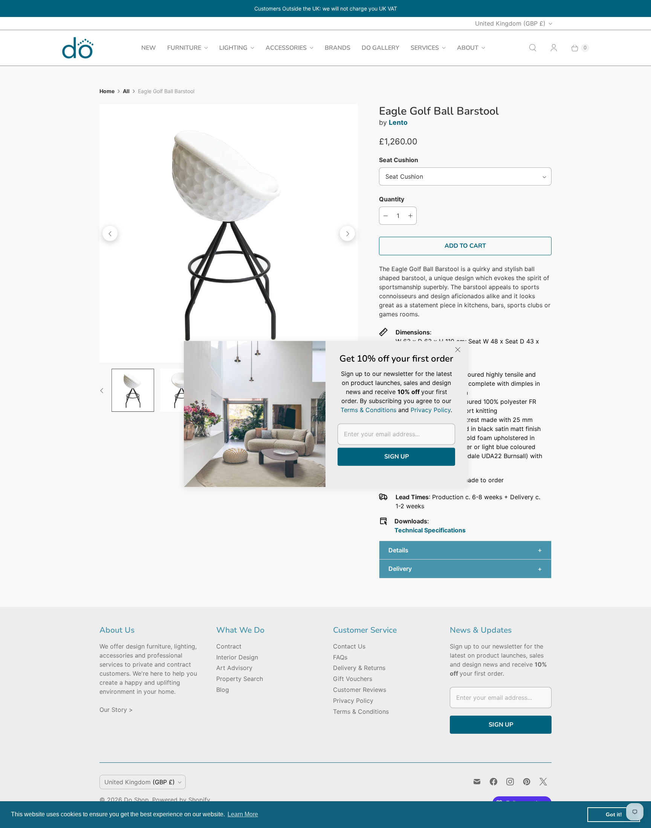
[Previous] (110, 233)
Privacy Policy (353, 700)
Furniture (184, 48)
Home (107, 91)
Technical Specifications (430, 530)
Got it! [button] (614, 814)
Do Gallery (380, 48)
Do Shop (136, 799)
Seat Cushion (398, 160)
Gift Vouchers (352, 678)
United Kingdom (510, 23)
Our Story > (116, 709)
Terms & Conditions (361, 711)
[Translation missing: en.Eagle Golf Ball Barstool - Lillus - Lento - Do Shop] (133, 390)
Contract (228, 646)
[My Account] (553, 48)
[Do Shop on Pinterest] (526, 781)
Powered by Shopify (181, 799)
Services (425, 48)
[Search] (532, 48)
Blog (222, 689)
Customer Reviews (359, 689)
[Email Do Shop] (477, 781)
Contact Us (349, 646)
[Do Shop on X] (543, 781)
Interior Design (237, 657)
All (126, 91)
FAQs (340, 657)
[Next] (347, 233)
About (467, 48)
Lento (398, 122)
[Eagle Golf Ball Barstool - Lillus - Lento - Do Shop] (228, 233)
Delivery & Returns (359, 668)
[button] (465, 550)
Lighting (233, 48)
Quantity (391, 199)
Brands (337, 48)
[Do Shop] (78, 47)
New (148, 48)
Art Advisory (234, 668)
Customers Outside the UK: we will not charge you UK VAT (325, 8)
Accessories (286, 48)
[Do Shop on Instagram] (510, 781)
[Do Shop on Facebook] (493, 781)
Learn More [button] (243, 814)
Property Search (239, 678)
